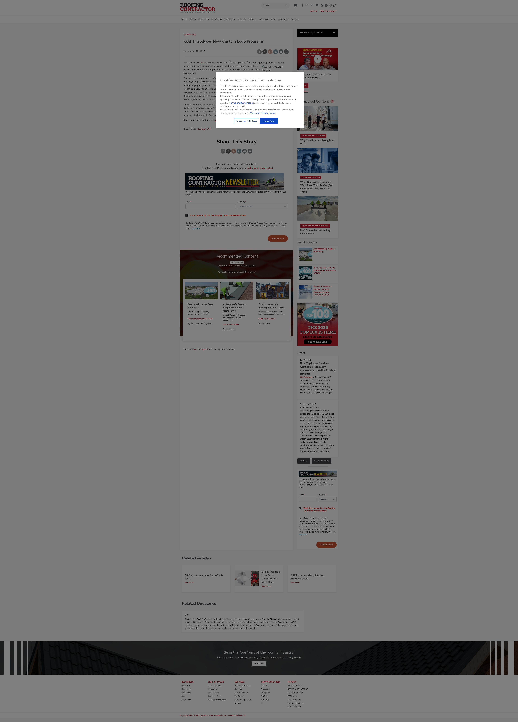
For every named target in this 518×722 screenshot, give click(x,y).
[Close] (300, 75)
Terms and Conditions (241, 103)
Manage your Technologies (246, 121)
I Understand (269, 121)
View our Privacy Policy (262, 113)
